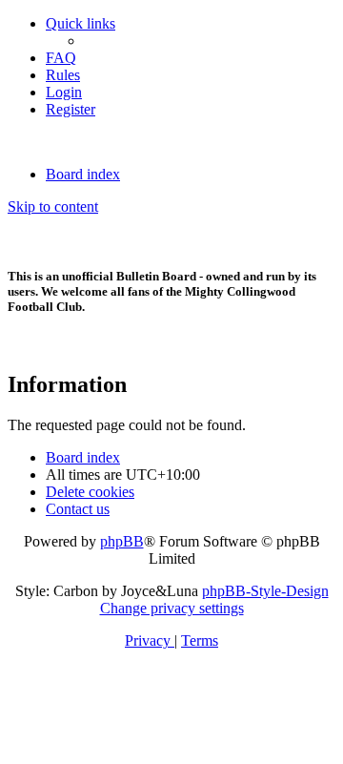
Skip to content (53, 206)
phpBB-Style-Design (265, 591)
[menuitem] (61, 58)
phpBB (122, 541)
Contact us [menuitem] (78, 509)
